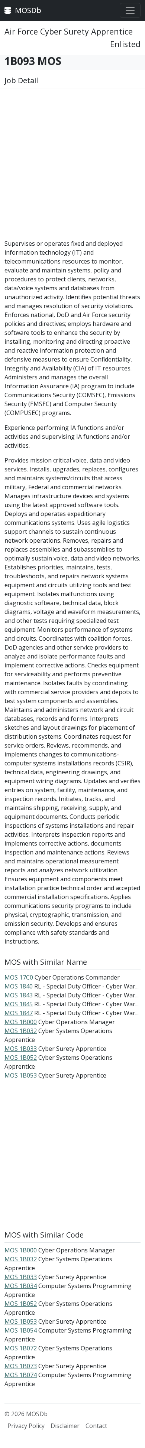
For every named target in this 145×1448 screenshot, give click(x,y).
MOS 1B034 (20, 1286)
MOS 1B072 (20, 1348)
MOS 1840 (18, 986)
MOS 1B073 (20, 1366)
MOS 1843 (18, 995)
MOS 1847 (18, 1013)
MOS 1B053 (20, 1075)
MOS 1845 (18, 1004)
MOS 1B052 (20, 1057)
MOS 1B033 (20, 1049)
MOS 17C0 (18, 977)
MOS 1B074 (20, 1375)
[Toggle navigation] (130, 10)
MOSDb (27, 10)
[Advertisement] (72, 166)
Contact (96, 1426)
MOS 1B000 (20, 1022)
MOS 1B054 (20, 1330)
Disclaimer (65, 1426)
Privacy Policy (26, 1426)
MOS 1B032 (20, 1031)
